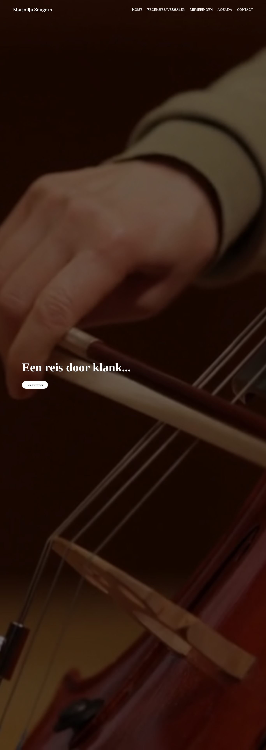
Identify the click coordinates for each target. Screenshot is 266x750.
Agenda (225, 10)
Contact (245, 10)
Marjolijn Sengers (32, 9)
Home (137, 10)
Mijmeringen (201, 10)
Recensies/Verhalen (166, 10)
